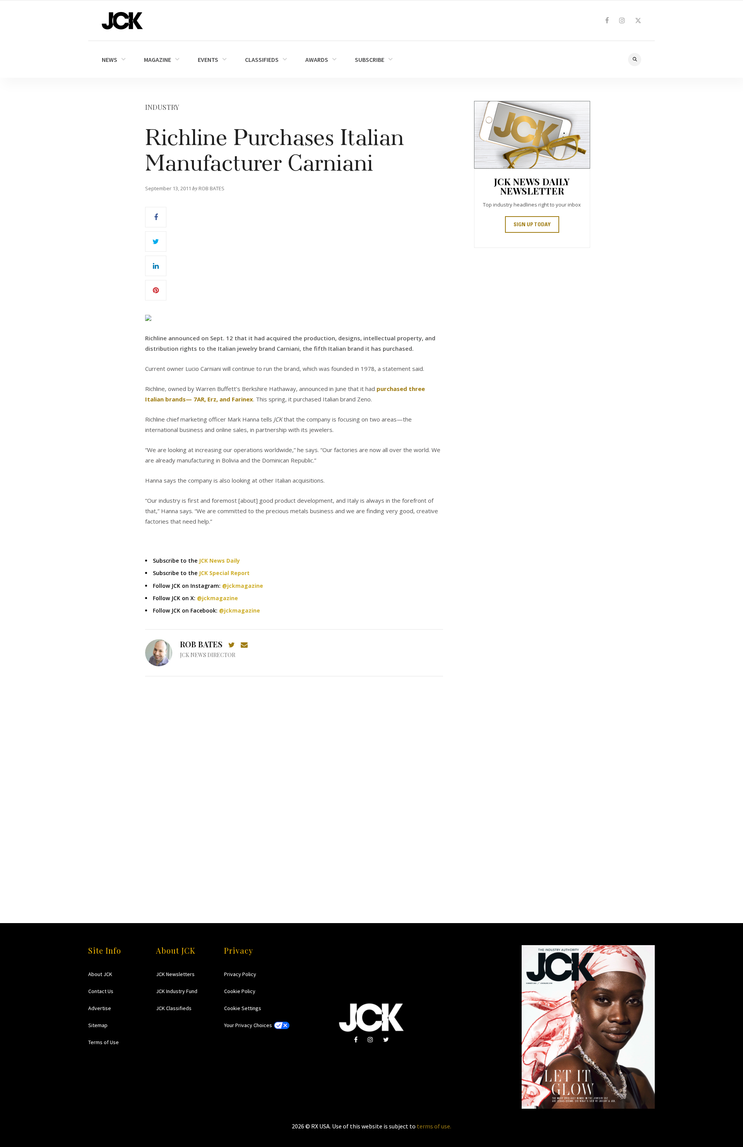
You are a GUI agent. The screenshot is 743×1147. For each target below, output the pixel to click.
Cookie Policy (239, 991)
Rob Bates (201, 644)
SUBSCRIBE (369, 59)
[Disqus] (294, 784)
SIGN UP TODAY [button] (532, 225)
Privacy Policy (240, 974)
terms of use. (434, 1126)
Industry (162, 107)
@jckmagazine (242, 585)
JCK (122, 20)
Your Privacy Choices (248, 1025)
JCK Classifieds (174, 1008)
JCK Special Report (224, 573)
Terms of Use (103, 1042)
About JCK (100, 974)
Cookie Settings (242, 1008)
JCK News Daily (219, 560)
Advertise (99, 1008)
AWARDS (316, 59)
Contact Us (100, 991)
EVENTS (208, 59)
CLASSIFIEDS (262, 59)
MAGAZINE (157, 59)
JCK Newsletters (175, 974)
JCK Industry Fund (176, 991)
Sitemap (98, 1025)
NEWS (109, 59)
